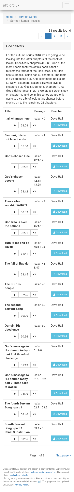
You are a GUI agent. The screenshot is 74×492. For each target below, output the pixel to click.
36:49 (24, 212)
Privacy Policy (21, 484)
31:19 (24, 365)
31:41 (24, 253)
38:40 (24, 414)
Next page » (63, 455)
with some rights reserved (43, 471)
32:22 (24, 167)
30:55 (24, 439)
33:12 (24, 191)
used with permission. (19, 475)
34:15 (24, 274)
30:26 (24, 316)
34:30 (24, 394)
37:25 (24, 295)
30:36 (24, 336)
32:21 (24, 233)
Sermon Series (28, 17)
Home (9, 17)
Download (61, 124)
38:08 (24, 125)
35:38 (24, 146)
